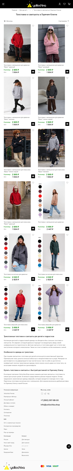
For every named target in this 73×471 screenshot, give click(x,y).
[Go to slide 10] (63, 61)
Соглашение (7, 412)
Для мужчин (25, 443)
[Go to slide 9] (29, 61)
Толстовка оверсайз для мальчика (15, 325)
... (30, 10)
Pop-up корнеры (9, 432)
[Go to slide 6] (20, 61)
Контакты (7, 409)
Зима (23, 449)
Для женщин (26, 439)
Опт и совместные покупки (12, 423)
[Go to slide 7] (23, 61)
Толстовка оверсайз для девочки (49, 325)
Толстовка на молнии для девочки (15, 274)
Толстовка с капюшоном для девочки (51, 222)
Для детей (23, 10)
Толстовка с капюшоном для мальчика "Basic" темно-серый (17, 171)
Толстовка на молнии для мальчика (50, 274)
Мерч (5, 429)
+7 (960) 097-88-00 (50, 400)
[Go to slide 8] (26, 61)
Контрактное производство (12, 426)
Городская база (8, 452)
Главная (14, 10)
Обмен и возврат (9, 406)
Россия (6, 439)
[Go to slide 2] (9, 61)
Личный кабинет (9, 400)
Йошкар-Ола (8, 446)
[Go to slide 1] (6, 61)
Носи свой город (9, 443)
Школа (6, 449)
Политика (7, 416)
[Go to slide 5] (17, 61)
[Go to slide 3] (11, 61)
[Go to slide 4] (14, 61)
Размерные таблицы (10, 396)
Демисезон (25, 452)
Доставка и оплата (9, 403)
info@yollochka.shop (50, 404)
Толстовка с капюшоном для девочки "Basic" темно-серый (51, 118)
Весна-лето (25, 455)
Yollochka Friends (9, 393)
